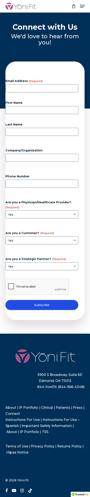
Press (77, 408)
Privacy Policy (42, 446)
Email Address (24, 81)
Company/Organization (24, 150)
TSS (45, 432)
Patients (63, 408)
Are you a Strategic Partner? (35, 259)
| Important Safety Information (46, 426)
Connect (12, 414)
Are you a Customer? (29, 233)
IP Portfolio (28, 408)
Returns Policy (69, 446)
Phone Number (17, 176)
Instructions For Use (22, 420)
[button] (82, 6)
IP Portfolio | (31, 432)
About (10, 408)
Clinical (47, 408)
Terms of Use (16, 446)
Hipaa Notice (17, 452)
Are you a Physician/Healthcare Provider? (38, 204)
